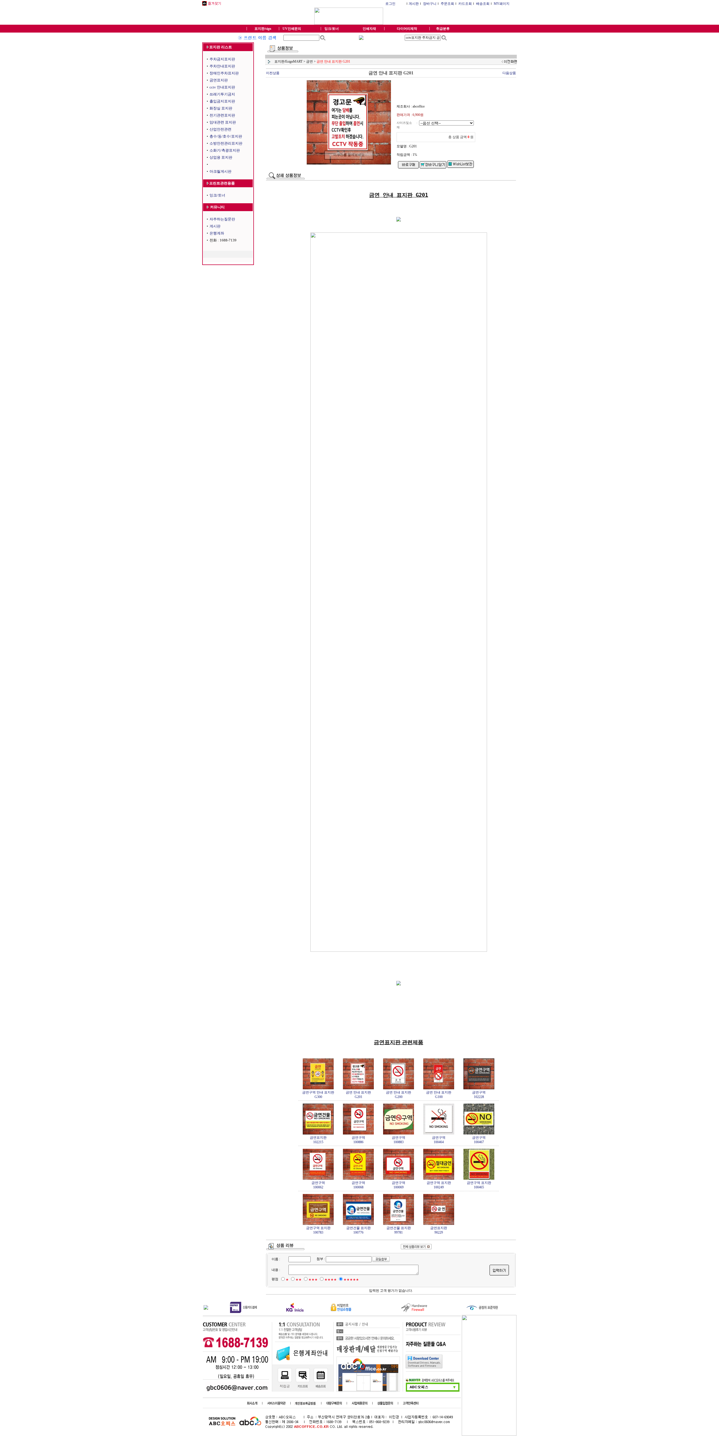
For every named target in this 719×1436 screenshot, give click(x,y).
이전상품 (272, 73)
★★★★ (330, 1280)
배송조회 (483, 4)
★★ (298, 1280)
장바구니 (429, 4)
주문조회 (447, 4)
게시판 (414, 4)
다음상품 (509, 73)
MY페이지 (501, 4)
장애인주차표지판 (224, 73)
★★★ (313, 1280)
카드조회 (465, 4)
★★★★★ (351, 1280)
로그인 (390, 4)
